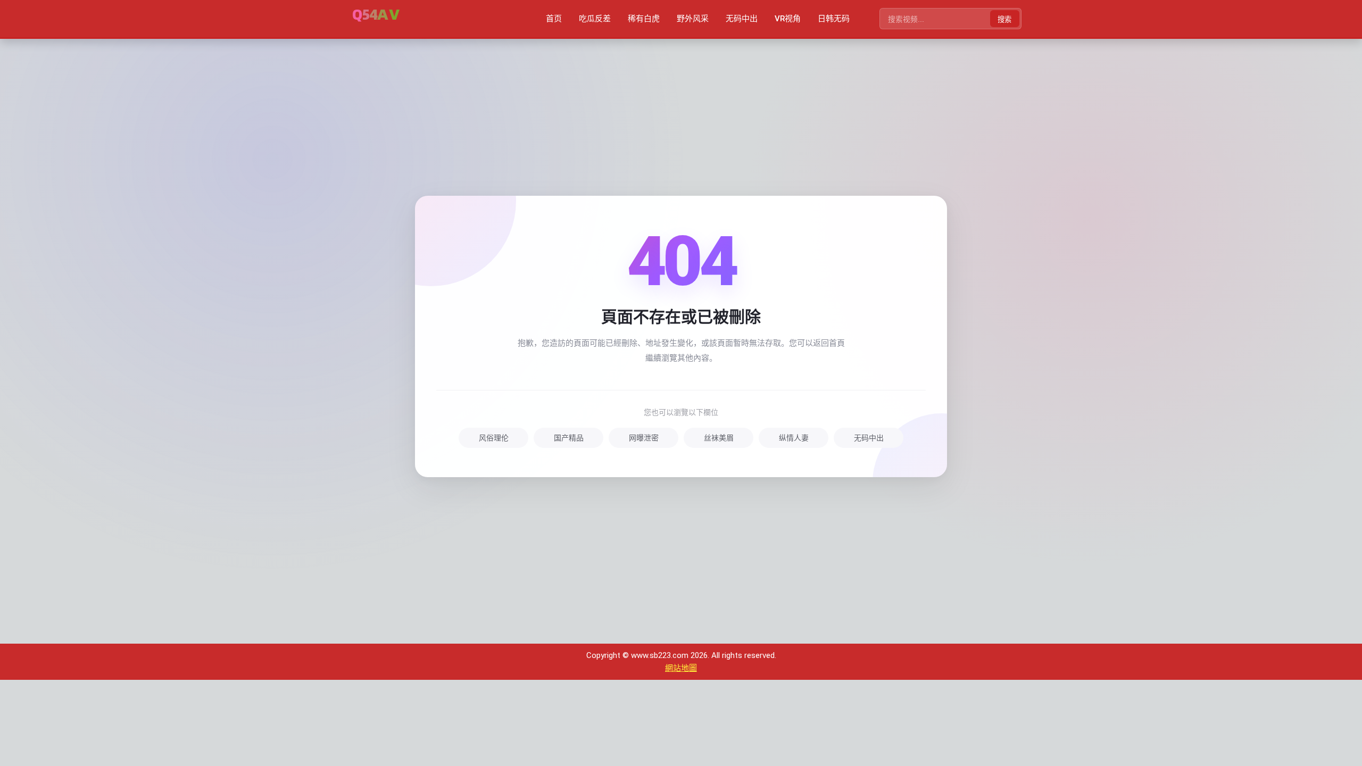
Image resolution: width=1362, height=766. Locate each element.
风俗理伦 (494, 438)
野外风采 (693, 18)
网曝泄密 (644, 438)
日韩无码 (834, 18)
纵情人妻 (794, 438)
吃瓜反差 (595, 18)
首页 (554, 18)
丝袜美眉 (719, 438)
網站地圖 (681, 668)
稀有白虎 (644, 18)
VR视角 (788, 18)
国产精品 (569, 438)
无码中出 (742, 18)
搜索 (1004, 19)
